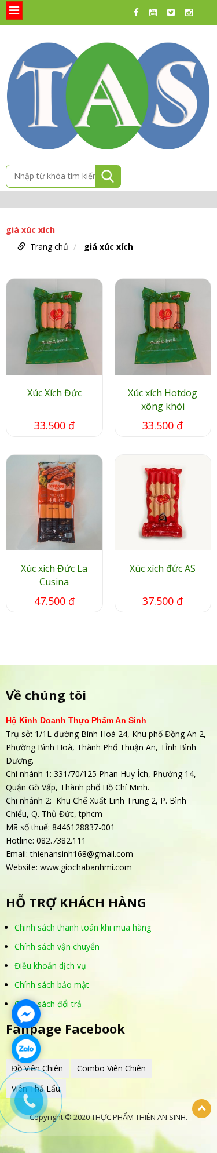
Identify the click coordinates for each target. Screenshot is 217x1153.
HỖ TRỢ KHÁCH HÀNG (76, 902)
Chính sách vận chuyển (57, 946)
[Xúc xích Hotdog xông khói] (163, 327)
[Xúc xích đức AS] (163, 503)
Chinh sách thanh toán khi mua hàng (82, 927)
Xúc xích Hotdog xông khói (162, 399)
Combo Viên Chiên (111, 1068)
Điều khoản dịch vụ (50, 965)
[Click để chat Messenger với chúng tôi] (26, 1013)
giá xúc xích (108, 246)
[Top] (201, 1108)
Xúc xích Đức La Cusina (54, 575)
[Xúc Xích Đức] (54, 327)
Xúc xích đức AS (163, 568)
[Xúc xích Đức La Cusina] (54, 503)
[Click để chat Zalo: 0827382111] (26, 1048)
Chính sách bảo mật (51, 984)
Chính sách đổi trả (48, 1003)
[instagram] (191, 12)
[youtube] (156, 12)
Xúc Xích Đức (54, 392)
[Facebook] (139, 12)
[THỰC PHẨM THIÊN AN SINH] (108, 93)
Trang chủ (49, 246)
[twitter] (174, 12)
